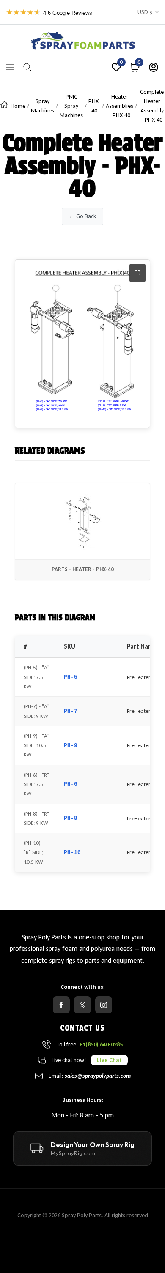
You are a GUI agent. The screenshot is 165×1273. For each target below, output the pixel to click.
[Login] (153, 67)
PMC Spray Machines (71, 106)
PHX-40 (94, 106)
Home (18, 106)
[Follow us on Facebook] (61, 1004)
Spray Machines (42, 106)
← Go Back (82, 216)
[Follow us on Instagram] (103, 1004)
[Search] (27, 67)
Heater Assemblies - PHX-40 (119, 106)
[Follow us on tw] (82, 1004)
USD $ (145, 12)
